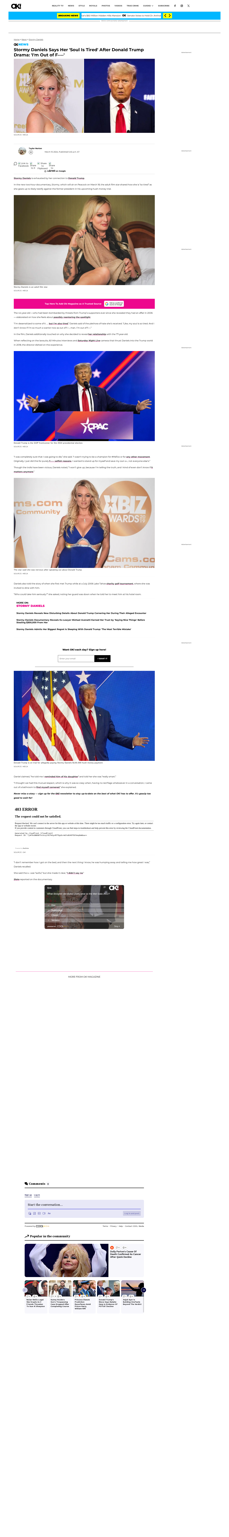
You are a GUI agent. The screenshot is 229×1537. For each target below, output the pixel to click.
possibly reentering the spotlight (72, 317)
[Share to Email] (52, 163)
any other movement (138, 457)
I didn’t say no (75, 873)
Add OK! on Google (56, 171)
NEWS (71, 6)
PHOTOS (106, 6)
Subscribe (163, 6)
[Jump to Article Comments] (15, 163)
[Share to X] (33, 163)
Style (82, 6)
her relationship (97, 334)
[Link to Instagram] (181, 5)
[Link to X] (188, 5)
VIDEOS (118, 6)
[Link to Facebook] (175, 5)
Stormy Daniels (36, 39)
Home (16, 39)
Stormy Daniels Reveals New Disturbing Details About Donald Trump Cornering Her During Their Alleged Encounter (81, 613)
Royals (93, 6)
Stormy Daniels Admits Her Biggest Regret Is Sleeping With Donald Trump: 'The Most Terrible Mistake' (73, 629)
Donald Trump (76, 178)
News (24, 39)
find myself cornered (48, 787)
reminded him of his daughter (61, 776)
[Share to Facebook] (23, 163)
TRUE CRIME (133, 6)
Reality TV (57, 6)
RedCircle (26, 848)
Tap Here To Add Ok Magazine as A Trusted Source (73, 304)
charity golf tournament (119, 583)
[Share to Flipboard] (43, 163)
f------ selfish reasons (60, 461)
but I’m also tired (58, 323)
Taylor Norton (35, 148)
